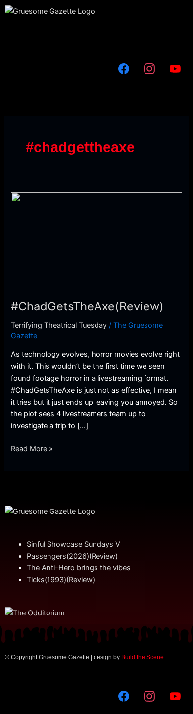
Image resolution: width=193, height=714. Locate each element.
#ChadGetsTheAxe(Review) (87, 306)
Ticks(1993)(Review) (61, 579)
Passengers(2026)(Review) (72, 556)
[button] (96, 36)
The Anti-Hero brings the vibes (79, 567)
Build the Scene (142, 657)
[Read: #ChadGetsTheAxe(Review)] (96, 239)
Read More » (32, 448)
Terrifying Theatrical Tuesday (59, 325)
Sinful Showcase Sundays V (73, 544)
